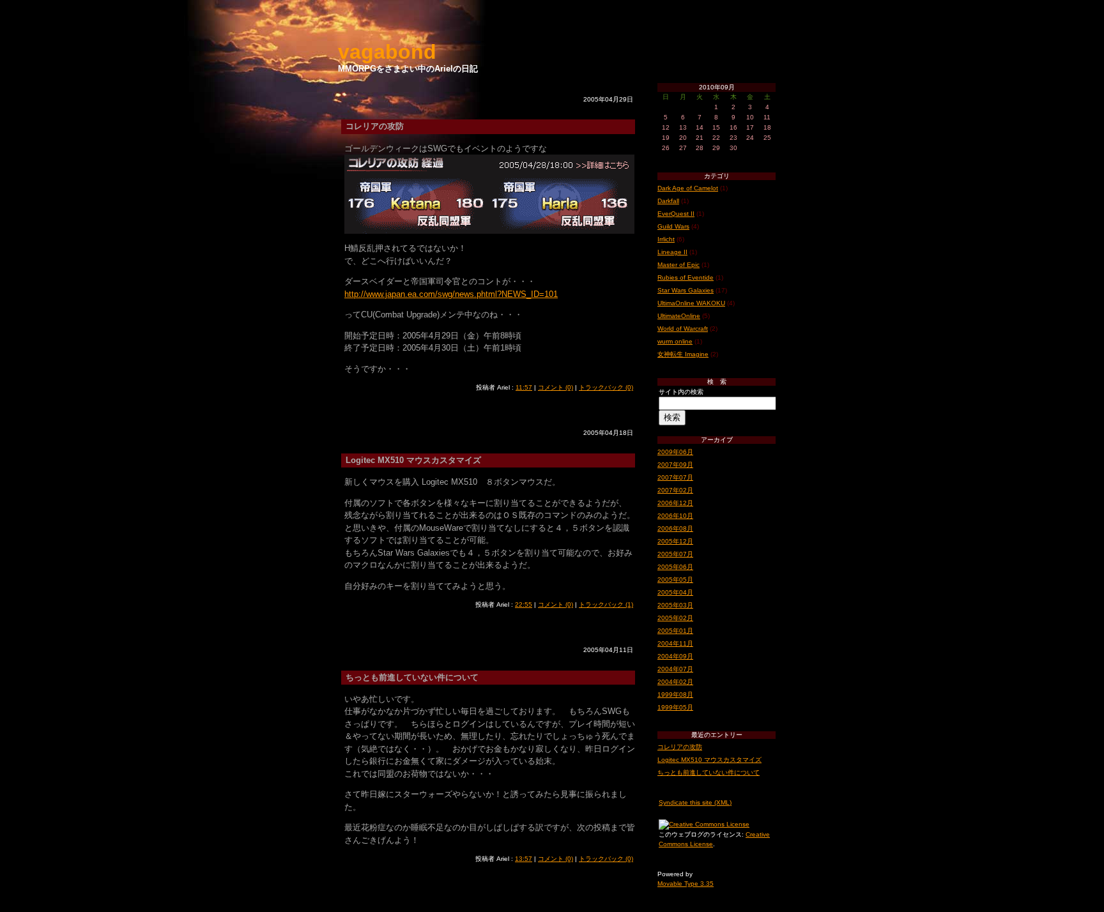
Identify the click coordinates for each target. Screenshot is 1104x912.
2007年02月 (675, 490)
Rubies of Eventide (685, 277)
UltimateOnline (678, 315)
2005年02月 (675, 617)
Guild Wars (673, 226)
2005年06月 (675, 566)
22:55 (523, 604)
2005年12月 (675, 541)
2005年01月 (675, 630)
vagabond (387, 51)
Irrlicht (666, 239)
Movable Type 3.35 (685, 883)
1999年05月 (675, 707)
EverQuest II (675, 213)
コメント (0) (555, 387)
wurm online (675, 341)
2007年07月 (675, 477)
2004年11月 (675, 643)
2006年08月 (675, 528)
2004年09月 (675, 656)
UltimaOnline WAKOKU (691, 303)
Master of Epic (678, 264)
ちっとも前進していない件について (708, 772)
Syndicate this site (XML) (695, 802)
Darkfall (668, 200)
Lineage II (672, 251)
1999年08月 (675, 694)
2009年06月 (675, 451)
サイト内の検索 (681, 391)
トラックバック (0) (606, 387)
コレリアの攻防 (679, 746)
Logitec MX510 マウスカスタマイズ (709, 759)
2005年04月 (675, 592)
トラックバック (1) (606, 604)
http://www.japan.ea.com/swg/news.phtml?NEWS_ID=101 (451, 294)
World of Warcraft (682, 328)
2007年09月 (675, 464)
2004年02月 (675, 681)
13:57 (523, 858)
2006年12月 (675, 502)
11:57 (524, 387)
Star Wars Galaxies (685, 290)
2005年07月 (675, 554)
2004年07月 (675, 669)
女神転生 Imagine (683, 354)
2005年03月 (675, 605)
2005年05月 (675, 579)
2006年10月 (675, 515)
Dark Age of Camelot (687, 188)
